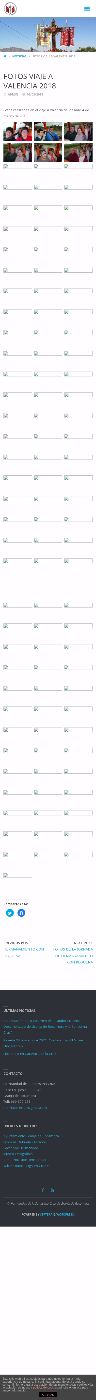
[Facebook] (43, 1190)
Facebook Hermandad (20, 1148)
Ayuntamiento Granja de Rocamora (31, 1136)
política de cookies (45, 1387)
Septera (45, 1214)
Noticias (19, 56)
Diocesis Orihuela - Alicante (24, 1142)
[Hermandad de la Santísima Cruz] (10, 8)
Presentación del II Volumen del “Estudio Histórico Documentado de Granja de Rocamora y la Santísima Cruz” (45, 1026)
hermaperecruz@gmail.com (25, 1107)
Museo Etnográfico (18, 1154)
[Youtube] (52, 1190)
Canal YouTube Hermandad (24, 1159)
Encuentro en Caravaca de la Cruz (29, 1053)
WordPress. (65, 1214)
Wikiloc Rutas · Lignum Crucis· (26, 1166)
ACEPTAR (48, 1394)
